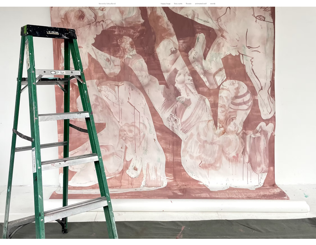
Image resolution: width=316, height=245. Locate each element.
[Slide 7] (158, 233)
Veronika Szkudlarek (107, 3)
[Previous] (16, 122)
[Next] (299, 122)
